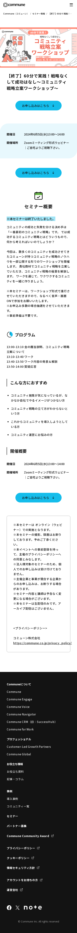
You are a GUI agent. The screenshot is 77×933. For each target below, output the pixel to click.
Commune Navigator (21, 714)
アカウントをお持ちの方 (22, 880)
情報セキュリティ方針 (21, 868)
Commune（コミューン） (16, 13)
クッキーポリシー (18, 858)
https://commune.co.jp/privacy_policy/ (42, 643)
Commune (14, 692)
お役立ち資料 (15, 771)
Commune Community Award (28, 836)
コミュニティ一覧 (18, 806)
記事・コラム (15, 779)
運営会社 (12, 890)
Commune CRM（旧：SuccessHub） (32, 722)
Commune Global (19, 754)
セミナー (12, 816)
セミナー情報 (38, 13)
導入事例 (12, 799)
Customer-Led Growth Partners (29, 747)
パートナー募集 (17, 826)
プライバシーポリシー (21, 848)
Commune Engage (19, 699)
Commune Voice (18, 707)
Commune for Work (20, 729)
